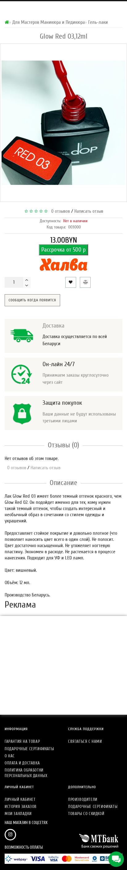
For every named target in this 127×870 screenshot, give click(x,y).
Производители (82, 799)
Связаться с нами (85, 741)
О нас (10, 756)
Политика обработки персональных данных (26, 773)
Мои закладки (18, 813)
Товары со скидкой (86, 813)
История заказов (21, 806)
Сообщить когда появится (32, 300)
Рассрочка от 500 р (63, 249)
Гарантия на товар (22, 741)
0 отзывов (59, 211)
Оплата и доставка (22, 763)
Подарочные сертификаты (29, 749)
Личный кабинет (20, 799)
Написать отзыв (88, 211)
